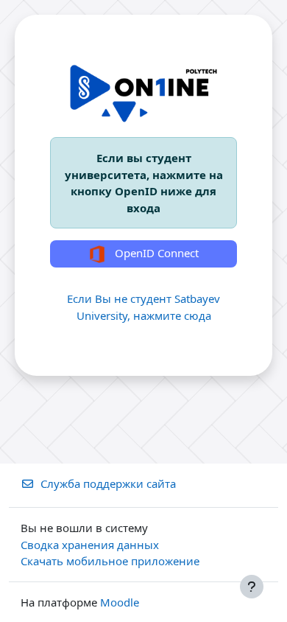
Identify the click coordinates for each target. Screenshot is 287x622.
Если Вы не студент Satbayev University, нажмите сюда (143, 307)
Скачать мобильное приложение (110, 560)
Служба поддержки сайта (108, 483)
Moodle (119, 602)
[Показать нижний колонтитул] (251, 586)
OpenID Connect (155, 252)
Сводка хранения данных (90, 544)
